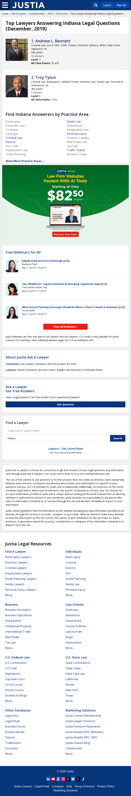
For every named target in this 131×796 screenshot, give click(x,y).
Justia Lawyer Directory (80, 721)
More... (9, 595)
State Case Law (75, 674)
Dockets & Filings (16, 695)
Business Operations (18, 615)
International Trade (17, 631)
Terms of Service (85, 786)
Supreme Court (15, 679)
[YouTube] (53, 779)
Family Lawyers (14, 584)
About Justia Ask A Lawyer (27, 357)
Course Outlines (76, 626)
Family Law (74, 121)
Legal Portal (42, 786)
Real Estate (12, 637)
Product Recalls (15, 732)
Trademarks (13, 743)
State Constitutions (78, 663)
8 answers (36, 92)
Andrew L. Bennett (52, 41)
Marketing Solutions (81, 710)
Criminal (71, 562)
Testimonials (74, 748)
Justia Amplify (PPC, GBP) (81, 737)
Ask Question (65, 404)
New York (72, 690)
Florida (70, 684)
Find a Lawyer (17, 422)
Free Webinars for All (23, 252)
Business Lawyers (16, 562)
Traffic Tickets (76, 150)
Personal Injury (76, 134)
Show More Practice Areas (23, 161)
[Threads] (68, 779)
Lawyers (11, 369)
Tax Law (10, 642)
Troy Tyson (45, 77)
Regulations (12, 674)
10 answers (37, 56)
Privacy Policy (105, 786)
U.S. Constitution (15, 663)
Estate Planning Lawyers (21, 579)
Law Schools (75, 604)
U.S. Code (11, 668)
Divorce (10, 142)
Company (58, 786)
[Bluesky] (73, 779)
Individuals (74, 551)
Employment (13, 621)
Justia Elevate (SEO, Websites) (84, 732)
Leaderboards (36, 13)
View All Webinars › (65, 326)
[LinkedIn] (48, 779)
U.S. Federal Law (17, 657)
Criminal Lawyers (16, 568)
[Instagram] (63, 779)
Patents (10, 737)
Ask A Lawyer (19, 13)
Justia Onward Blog (78, 743)
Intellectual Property (18, 626)
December (62, 13)
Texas (69, 695)
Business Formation (18, 610)
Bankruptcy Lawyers (18, 557)
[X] (78, 779)
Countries (11, 748)
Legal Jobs (11, 715)
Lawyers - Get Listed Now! (65, 448)
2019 (50, 13)
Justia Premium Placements (83, 726)
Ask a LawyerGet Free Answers (20, 389)
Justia (5, 13)
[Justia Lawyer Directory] (83, 779)
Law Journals (74, 631)
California (72, 679)
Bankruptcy (73, 557)
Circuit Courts (14, 684)
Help (69, 786)
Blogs (69, 637)
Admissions (73, 615)
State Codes (73, 668)
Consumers (12, 363)
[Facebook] (58, 779)
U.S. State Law (76, 657)
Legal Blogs (12, 721)
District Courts (14, 690)
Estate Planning (76, 579)
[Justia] (28, 5)
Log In (107, 5)
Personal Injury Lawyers (20, 590)
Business (11, 604)
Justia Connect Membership (83, 715)
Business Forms (15, 726)
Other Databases (18, 710)
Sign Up (121, 5)
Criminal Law (14, 138)
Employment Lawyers (18, 573)
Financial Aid (73, 621)
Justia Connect (23, 786)
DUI (68, 573)
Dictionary (72, 610)
